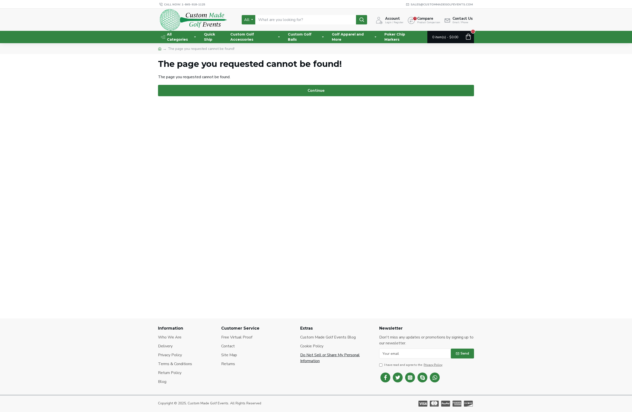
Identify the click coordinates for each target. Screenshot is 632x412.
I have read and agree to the (413, 365)
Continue (316, 90)
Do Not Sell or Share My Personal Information (330, 358)
